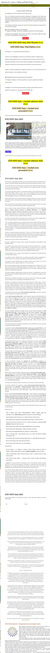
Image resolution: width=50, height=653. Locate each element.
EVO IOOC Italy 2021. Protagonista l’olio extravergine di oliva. (23, 624)
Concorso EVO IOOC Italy (24, 11)
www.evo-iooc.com (41, 133)
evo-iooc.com (26, 620)
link (40, 42)
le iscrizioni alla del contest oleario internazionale (39, 125)
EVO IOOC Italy (12, 155)
